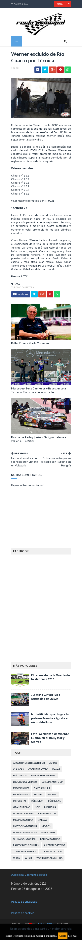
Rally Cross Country (26, 845)
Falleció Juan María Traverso (30, 343)
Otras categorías (24, 838)
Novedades (48, 832)
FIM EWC (52, 794)
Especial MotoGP (52, 781)
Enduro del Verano (25, 781)
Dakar (56, 769)
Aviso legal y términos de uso (29, 874)
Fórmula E (54, 800)
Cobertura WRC (38, 769)
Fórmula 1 (37, 800)
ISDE (37, 807)
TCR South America (24, 851)
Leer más (72, 935)
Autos (53, 762)
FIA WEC (38, 794)
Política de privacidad (24, 901)
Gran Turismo (21, 807)
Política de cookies (22, 912)
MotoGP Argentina (25, 826)
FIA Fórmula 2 (42, 788)
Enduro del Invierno (43, 775)
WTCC (16, 857)
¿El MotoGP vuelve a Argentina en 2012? (45, 697)
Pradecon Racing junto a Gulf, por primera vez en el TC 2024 (38, 439)
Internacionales (23, 813)
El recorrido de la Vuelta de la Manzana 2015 (50, 677)
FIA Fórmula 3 (21, 794)
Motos (46, 826)
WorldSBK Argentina (49, 857)
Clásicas (18, 769)
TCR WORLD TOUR (51, 851)
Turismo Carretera (22, 287)
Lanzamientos (47, 813)
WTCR (28, 857)
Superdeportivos (54, 845)
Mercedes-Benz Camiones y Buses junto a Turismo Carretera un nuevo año (38, 390)
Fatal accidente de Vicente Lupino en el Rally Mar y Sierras (50, 738)
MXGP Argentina (23, 819)
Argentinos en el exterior (29, 762)
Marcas (42, 819)
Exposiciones (21, 788)
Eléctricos (20, 775)
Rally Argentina (50, 838)
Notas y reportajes (25, 832)
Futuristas (19, 800)
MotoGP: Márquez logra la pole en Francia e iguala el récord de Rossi (50, 718)
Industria (50, 807)
